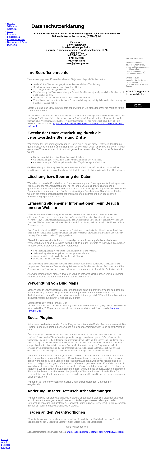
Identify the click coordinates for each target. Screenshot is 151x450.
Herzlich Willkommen (13, 24)
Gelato (10, 31)
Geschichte (12, 29)
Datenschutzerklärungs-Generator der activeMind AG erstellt (95, 432)
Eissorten (11, 34)
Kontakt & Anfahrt (16, 39)
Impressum (12, 45)
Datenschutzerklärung (17, 42)
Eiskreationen (13, 37)
